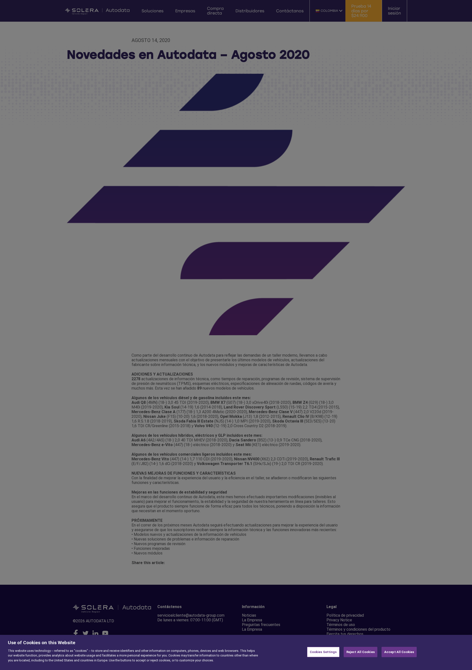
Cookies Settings (323, 652)
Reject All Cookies (360, 652)
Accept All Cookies (399, 652)
